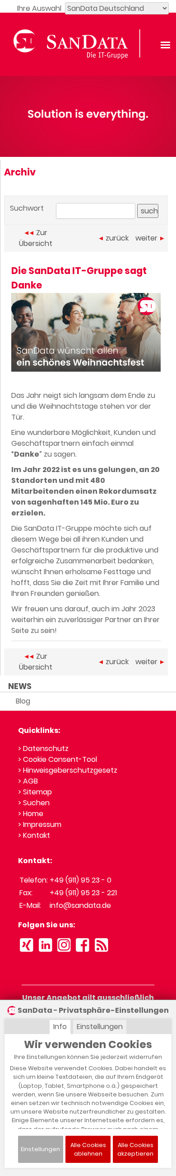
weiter (146, 238)
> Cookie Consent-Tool (57, 759)
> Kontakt (34, 835)
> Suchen (34, 803)
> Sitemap (35, 792)
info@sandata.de (80, 905)
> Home (30, 813)
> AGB (28, 781)
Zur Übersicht (35, 238)
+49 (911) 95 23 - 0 (80, 880)
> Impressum (39, 824)
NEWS (20, 686)
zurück (117, 238)
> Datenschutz (43, 748)
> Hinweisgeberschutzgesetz (67, 770)
